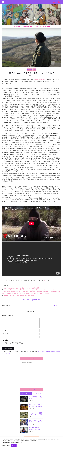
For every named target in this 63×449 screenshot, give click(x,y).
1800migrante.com (39, 80)
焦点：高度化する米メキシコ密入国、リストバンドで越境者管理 (21, 288)
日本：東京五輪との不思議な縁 (35, 397)
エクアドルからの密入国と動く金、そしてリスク (31, 72)
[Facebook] (52, 305)
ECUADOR (29, 69)
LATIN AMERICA (26, 300)
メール (5, 334)
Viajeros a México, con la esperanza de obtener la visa (19, 295)
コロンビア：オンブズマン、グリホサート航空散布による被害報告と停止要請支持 (35, 413)
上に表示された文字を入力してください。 (14, 343)
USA (35, 69)
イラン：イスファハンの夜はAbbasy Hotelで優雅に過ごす (36, 405)
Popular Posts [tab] (37, 394)
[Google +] (57, 305)
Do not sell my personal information (12, 442)
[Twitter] (55, 305)
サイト (4, 337)
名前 (4, 330)
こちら (45, 280)
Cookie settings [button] (6, 445)
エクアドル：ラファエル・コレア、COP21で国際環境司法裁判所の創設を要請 (35, 421)
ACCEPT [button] (14, 445)
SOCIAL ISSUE (37, 300)
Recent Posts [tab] (26, 394)
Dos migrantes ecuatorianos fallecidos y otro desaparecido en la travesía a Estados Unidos (30, 290)
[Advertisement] (31, 376)
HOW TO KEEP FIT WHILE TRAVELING (34, 428)
